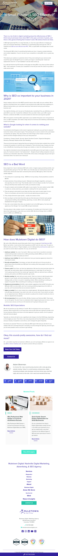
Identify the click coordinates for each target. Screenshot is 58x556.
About (29, 484)
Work (29, 495)
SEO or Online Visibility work (13, 344)
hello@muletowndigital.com (29, 527)
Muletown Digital (29, 487)
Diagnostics (29, 474)
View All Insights (29, 452)
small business (44, 247)
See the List (29, 493)
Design (9, 413)
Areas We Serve (29, 490)
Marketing (29, 479)
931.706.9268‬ (43, 3)
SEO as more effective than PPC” (19, 46)
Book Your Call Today (12, 349)
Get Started (48, 3)
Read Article (11, 431)
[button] (54, 3)
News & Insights (29, 499)
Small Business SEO (46, 243)
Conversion (35, 413)
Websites (29, 477)
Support (29, 481)
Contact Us (11, 357)
